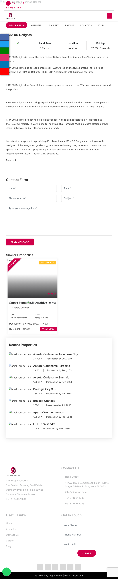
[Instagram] (4, 57)
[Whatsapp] (4, 50)
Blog (8, 546)
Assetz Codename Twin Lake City (55, 354)
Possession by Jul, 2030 (59, 358)
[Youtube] (78, 567)
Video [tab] (101, 25)
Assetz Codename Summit (51, 377)
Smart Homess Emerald (26, 303)
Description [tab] (16, 25)
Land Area (45, 43)
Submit (86, 553)
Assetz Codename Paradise (51, 365)
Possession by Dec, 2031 (59, 370)
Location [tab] (86, 25)
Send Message (20, 242)
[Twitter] (4, 44)
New (45, 323)
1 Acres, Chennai (20, 307)
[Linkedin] (4, 64)
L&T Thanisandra (44, 424)
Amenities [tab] (36, 25)
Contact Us (12, 534)
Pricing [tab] (69, 25)
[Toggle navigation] (109, 16)
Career (10, 540)
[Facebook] (4, 37)
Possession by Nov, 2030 (59, 382)
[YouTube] (4, 71)
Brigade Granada (44, 400)
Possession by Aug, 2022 (24, 323)
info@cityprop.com (76, 492)
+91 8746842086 (74, 497)
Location (73, 43)
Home (9, 523)
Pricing (100, 43)
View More (48, 328)
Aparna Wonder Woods (48, 412)
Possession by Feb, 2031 (59, 417)
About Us (11, 529)
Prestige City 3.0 (44, 389)
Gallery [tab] (54, 25)
